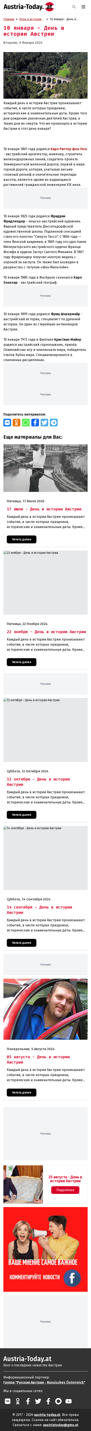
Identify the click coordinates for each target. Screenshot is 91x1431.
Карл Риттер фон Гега (69, 149)
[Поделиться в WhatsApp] (26, 422)
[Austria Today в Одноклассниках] (18, 1401)
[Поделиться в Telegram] (54, 422)
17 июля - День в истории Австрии (27, 446)
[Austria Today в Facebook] (28, 1401)
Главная (8, 19)
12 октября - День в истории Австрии (29, 700)
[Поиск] (74, 7)
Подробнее (65, 1190)
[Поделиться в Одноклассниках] (16, 422)
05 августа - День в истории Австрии (29, 981)
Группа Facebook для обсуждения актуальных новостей (40, 1212)
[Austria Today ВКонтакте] (7, 1401)
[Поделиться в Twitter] (44, 422)
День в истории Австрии (30, 19)
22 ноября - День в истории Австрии (29, 553)
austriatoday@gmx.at (60, 1425)
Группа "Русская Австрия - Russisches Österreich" (44, 1382)
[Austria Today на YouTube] (68, 1401)
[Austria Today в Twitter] (38, 1401)
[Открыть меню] (83, 7)
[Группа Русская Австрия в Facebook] (48, 1401)
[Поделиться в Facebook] (35, 422)
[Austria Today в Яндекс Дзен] (58, 1401)
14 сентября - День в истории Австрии (30, 828)
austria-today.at (47, 1415)
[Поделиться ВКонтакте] (7, 422)
